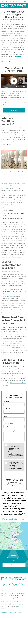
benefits (4, 188)
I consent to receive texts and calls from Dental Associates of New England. (15, 450)
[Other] (5, 585)
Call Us (12, 1)
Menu (25, 1)
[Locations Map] (14, 536)
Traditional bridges (7, 296)
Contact (18, 1)
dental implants (6, 38)
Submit (14, 474)
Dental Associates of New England (14, 184)
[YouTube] (22, 585)
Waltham (18, 56)
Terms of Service (19, 484)
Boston (10, 56)
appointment (14, 59)
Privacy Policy (15, 455)
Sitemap (4, 612)
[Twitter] (14, 585)
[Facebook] (9, 585)
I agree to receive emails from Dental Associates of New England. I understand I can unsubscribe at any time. (15, 465)
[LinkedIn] (18, 585)
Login (19, 612)
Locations (4, 1)
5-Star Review (18, 519)
